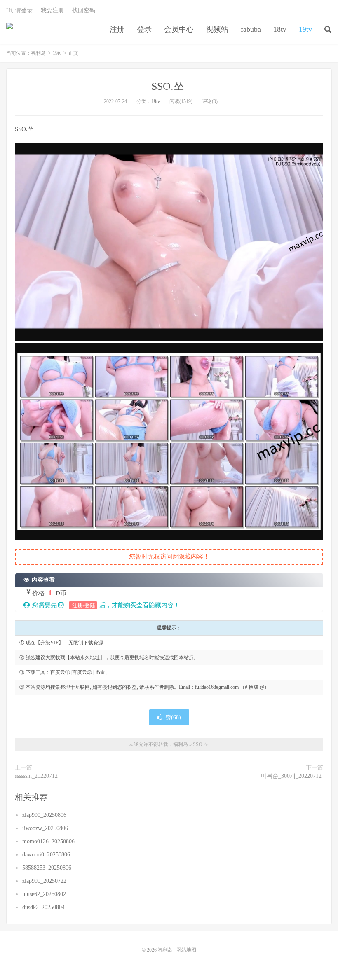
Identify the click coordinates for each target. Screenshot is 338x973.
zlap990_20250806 (45, 815)
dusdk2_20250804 (44, 907)
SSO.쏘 (169, 86)
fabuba (251, 29)
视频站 (217, 29)
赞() (173, 717)
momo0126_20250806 (49, 841)
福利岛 (9, 29)
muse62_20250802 (45, 894)
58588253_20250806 (47, 868)
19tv (305, 29)
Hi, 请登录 (19, 10)
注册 (117, 29)
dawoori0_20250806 (47, 854)
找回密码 (83, 10)
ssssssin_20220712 (37, 776)
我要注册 (52, 10)
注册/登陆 (83, 605)
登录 (144, 29)
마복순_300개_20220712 (292, 776)
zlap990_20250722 (45, 881)
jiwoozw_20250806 (46, 828)
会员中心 (179, 29)
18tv (279, 29)
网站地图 (186, 950)
